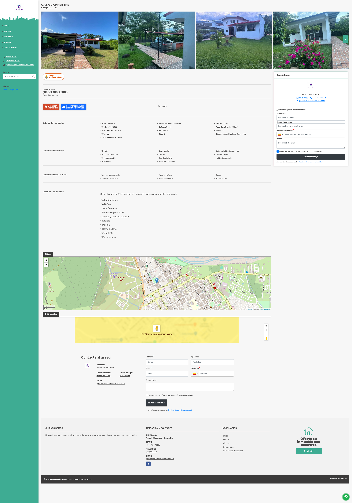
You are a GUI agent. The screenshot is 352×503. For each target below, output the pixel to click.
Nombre (150, 356)
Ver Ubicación (148, 334)
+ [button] (46, 260)
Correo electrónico (285, 122)
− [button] (46, 264)
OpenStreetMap (265, 309)
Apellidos (195, 356)
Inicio (6, 26)
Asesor (7, 42)
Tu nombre (281, 113)
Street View (55, 77)
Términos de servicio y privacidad (180, 410)
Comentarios (151, 380)
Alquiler (8, 37)
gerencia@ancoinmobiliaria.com (20, 65)
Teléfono (195, 368)
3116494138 (11, 57)
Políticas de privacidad (233, 451)
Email (149, 368)
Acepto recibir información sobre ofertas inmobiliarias (170, 395)
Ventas (7, 31)
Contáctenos (10, 48)
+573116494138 (13, 61)
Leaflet (250, 309)
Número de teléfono (285, 130)
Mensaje (280, 139)
